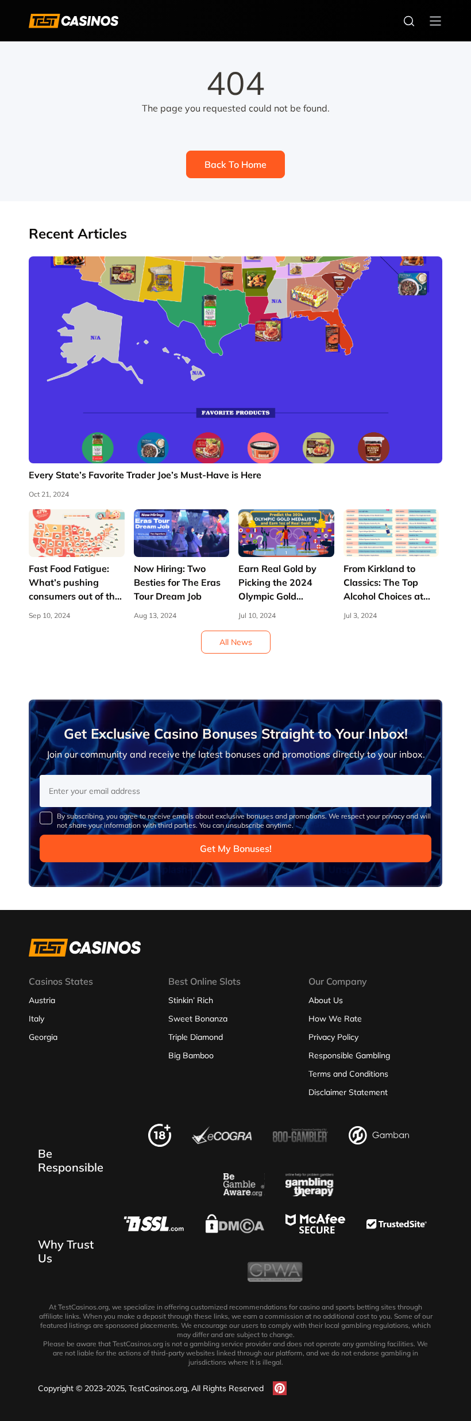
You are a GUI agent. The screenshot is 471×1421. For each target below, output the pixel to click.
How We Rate (335, 1018)
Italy (36, 1018)
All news (235, 642)
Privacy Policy (333, 1037)
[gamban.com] (379, 1141)
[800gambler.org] (300, 1145)
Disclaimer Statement (348, 1092)
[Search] (409, 20)
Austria (42, 1000)
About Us (325, 1000)
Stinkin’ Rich (190, 1000)
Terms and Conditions (348, 1074)
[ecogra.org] (222, 1141)
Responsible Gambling (349, 1055)
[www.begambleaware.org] (244, 1193)
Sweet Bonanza (197, 1018)
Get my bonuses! (236, 848)
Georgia (43, 1037)
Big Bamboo (191, 1055)
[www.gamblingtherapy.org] (309, 1193)
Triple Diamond (195, 1037)
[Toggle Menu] (435, 21)
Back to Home (235, 164)
